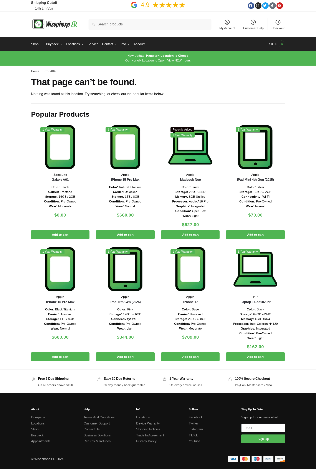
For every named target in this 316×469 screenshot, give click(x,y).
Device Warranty (148, 423)
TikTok (193, 435)
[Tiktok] (272, 5)
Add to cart (60, 234)
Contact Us (92, 429)
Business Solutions (97, 435)
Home (35, 71)
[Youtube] (279, 5)
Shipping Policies (148, 429)
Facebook (196, 417)
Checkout (278, 28)
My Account (227, 28)
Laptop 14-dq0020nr (255, 302)
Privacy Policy (146, 441)
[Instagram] (258, 5)
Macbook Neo (190, 179)
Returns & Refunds (97, 441)
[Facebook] (251, 5)
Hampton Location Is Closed (167, 55)
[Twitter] (265, 5)
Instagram (196, 429)
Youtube (194, 441)
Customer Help (253, 28)
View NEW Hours (179, 60)
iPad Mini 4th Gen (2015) (255, 179)
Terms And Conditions (99, 417)
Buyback (37, 435)
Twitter (193, 423)
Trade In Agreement (150, 435)
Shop (34, 429)
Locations (38, 423)
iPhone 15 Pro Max (125, 179)
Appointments (41, 441)
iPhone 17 (190, 302)
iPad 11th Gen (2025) (125, 302)
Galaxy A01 (60, 179)
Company (38, 417)
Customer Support (97, 423)
